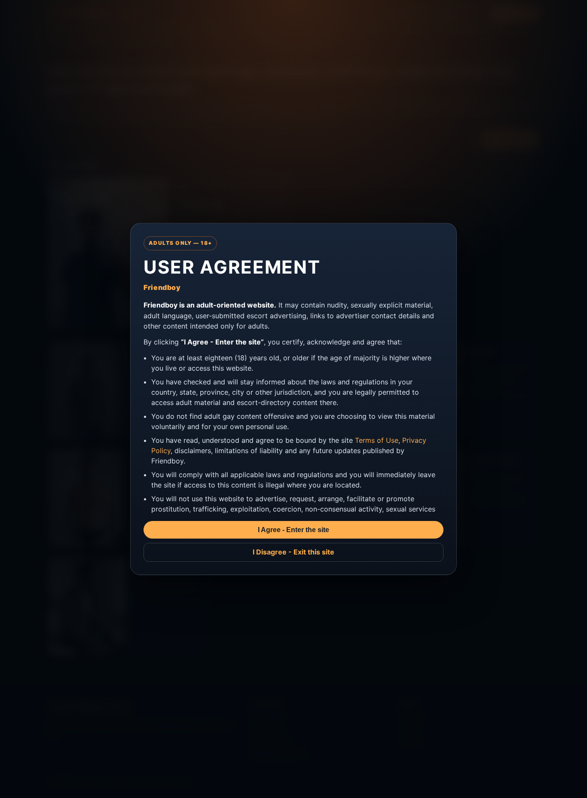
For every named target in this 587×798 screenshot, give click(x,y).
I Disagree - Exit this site (293, 552)
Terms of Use (376, 440)
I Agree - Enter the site (293, 529)
